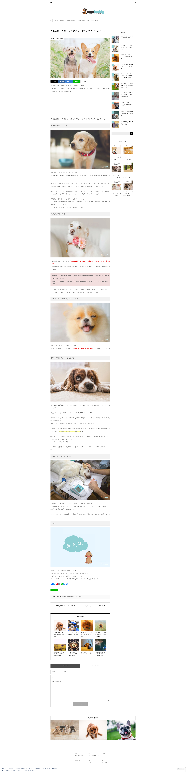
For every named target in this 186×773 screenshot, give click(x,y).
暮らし (89, 753)
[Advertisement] (80, 105)
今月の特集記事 (93, 718)
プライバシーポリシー (79, 758)
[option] (64, 730)
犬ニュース (90, 762)
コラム (89, 760)
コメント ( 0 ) (65, 665)
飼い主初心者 (104, 762)
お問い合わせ (78, 760)
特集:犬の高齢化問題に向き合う (59, 596)
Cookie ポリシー (31, 770)
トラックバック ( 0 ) (95, 665)
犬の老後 (68, 596)
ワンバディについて (79, 755)
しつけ (103, 755)
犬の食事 (103, 758)
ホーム (76, 753)
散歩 (103, 760)
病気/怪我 (72, 596)
